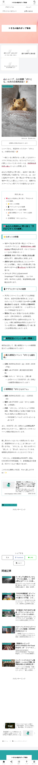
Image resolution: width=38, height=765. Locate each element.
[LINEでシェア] (32, 605)
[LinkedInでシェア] (19, 610)
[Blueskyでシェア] (23, 599)
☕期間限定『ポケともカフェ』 (18, 218)
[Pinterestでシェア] (10, 610)
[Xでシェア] (6, 599)
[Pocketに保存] (23, 605)
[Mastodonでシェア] (15, 599)
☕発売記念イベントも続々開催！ (16, 210)
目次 (16, 194)
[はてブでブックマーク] (15, 605)
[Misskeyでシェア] (32, 599)
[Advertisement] (19, 530)
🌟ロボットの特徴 (13, 204)
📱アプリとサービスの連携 (16, 207)
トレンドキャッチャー (10, 505)
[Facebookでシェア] (6, 605)
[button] (19, 563)
